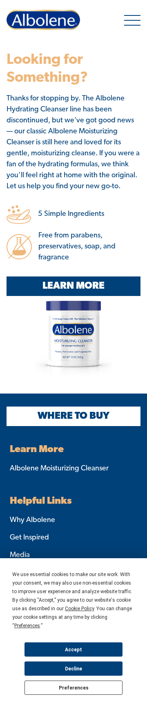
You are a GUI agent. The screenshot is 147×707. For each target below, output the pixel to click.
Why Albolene (32, 520)
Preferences (74, 688)
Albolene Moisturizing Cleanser (59, 468)
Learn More (73, 286)
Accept (73, 650)
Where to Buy (73, 416)
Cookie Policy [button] (79, 608)
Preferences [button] (27, 626)
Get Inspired (29, 538)
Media (20, 555)
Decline (73, 669)
